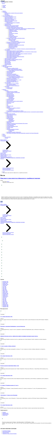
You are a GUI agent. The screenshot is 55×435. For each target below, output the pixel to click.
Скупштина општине (6, 430)
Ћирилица (6, 1)
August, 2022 (5, 285)
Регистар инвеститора (7, 168)
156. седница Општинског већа (6, 355)
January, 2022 (5, 292)
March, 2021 (5, 301)
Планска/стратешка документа (6, 156)
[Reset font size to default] (3, 3)
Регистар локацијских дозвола (8, 169)
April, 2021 (4, 300)
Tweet (1, 202)
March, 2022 (5, 290)
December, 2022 (5, 281)
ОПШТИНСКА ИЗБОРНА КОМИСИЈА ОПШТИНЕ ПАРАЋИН (12, 157)
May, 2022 (4, 288)
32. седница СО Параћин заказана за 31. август (9, 385)
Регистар (2, 158)
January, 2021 (5, 303)
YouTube (4, 7)
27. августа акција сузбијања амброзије (8, 346)
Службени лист (5, 214)
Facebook (4, 5)
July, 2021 (4, 297)
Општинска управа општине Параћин (10, 433)
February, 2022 (5, 291)
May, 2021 (4, 299)
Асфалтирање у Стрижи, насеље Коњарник (8, 395)
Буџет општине (3, 153)
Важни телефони (3, 139)
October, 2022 (5, 283)
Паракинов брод (6, 414)
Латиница (10, 1)
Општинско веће (6, 432)
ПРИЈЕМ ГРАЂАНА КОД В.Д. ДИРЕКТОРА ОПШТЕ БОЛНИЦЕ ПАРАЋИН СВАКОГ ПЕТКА (19, 336)
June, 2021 (4, 298)
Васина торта (5, 415)
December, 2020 (5, 304)
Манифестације (5, 413)
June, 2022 (4, 287)
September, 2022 (5, 284)
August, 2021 (5, 296)
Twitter (4, 6)
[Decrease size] (4, 2)
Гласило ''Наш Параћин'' (7, 215)
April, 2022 (4, 289)
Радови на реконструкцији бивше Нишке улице (9, 365)
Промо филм (5, 151)
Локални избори (3, 155)
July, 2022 (4, 286)
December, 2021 (5, 293)
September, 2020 (5, 306)
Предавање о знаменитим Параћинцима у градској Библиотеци (12, 326)
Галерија (4, 412)
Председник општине (7, 431)
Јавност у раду (3, 152)
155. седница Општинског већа (6, 375)
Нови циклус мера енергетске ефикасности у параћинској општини (20, 178)
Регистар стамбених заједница (8, 232)
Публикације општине (4, 140)
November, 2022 (5, 282)
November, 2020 (5, 305)
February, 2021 (5, 302)
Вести (4, 171)
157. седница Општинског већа (6, 316)
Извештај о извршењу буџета (5, 154)
